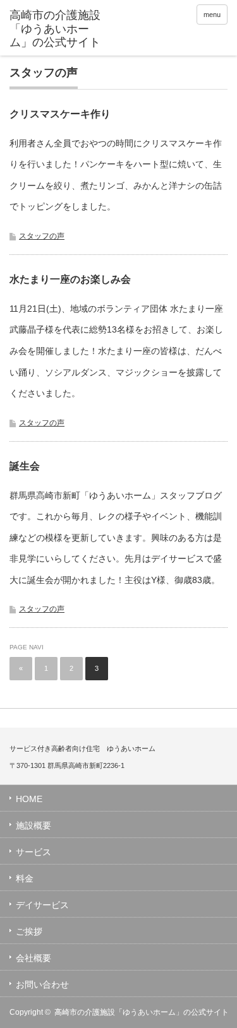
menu (212, 14)
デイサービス (42, 905)
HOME (29, 799)
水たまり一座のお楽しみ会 (70, 279)
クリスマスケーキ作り (60, 114)
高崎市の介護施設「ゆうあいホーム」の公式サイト (141, 1012)
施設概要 (33, 825)
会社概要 (33, 958)
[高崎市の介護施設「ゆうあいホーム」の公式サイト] (56, 29)
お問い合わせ (42, 984)
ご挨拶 (29, 931)
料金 (24, 878)
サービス (33, 852)
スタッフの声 (41, 236)
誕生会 (24, 466)
